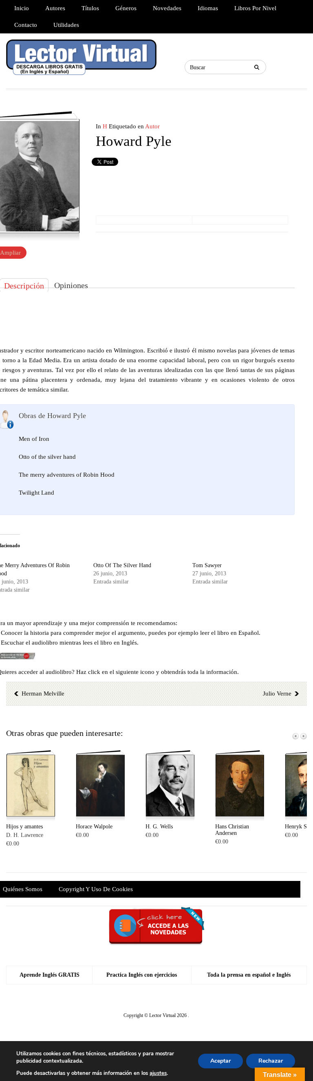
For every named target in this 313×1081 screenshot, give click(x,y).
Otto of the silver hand (47, 457)
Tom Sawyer (207, 565)
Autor (152, 126)
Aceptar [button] (220, 1061)
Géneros (126, 8)
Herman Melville (43, 693)
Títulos (90, 8)
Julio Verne (277, 693)
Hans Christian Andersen (232, 829)
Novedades (167, 8)
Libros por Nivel (255, 8)
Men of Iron (34, 439)
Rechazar (270, 1061)
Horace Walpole (94, 826)
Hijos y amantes (24, 826)
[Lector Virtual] (81, 61)
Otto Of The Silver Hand (122, 565)
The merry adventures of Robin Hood (67, 474)
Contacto (25, 25)
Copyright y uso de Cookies (96, 889)
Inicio (21, 8)
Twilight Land (36, 492)
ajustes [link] (158, 1073)
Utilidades (66, 25)
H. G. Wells (159, 826)
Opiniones (71, 285)
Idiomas (208, 8)
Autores (55, 8)
